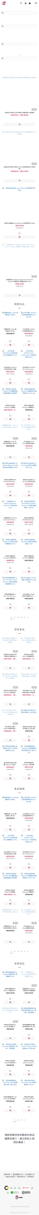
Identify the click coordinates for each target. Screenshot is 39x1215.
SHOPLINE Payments (23, 1212)
